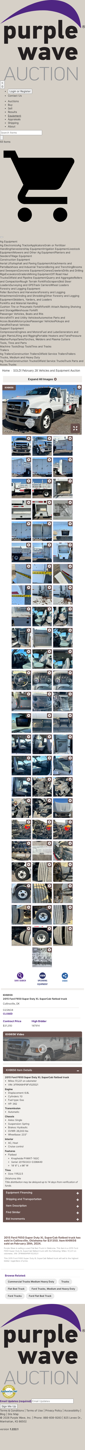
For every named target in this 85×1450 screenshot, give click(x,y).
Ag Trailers (6, 353)
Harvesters (18, 248)
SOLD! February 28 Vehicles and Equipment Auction (46, 370)
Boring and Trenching (59, 266)
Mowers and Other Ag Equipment (34, 252)
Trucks (12, 364)
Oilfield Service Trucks (50, 360)
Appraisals (14, 119)
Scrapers (53, 281)
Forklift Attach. (51, 306)
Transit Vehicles (20, 324)
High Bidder (39, 1021)
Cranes (47, 270)
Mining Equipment (39, 274)
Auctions (13, 101)
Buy (10, 104)
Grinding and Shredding (30, 295)
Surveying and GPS (21, 285)
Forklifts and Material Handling (19, 303)
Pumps (13, 339)
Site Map (13, 1414)
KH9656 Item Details (19, 1070)
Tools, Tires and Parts (13, 342)
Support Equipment (12, 328)
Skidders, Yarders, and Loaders (32, 299)
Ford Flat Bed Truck (40, 1295)
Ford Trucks (15, 1295)
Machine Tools (9, 346)
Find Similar (13, 1212)
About (11, 126)
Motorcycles (22, 321)
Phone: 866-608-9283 (47, 1417)
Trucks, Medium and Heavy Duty (20, 357)
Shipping (13, 122)
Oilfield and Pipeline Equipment (27, 277)
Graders (23, 274)
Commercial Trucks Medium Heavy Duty (31, 1281)
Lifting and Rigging (25, 335)
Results (12, 111)
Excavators (12, 274)
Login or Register (20, 91)
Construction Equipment (15, 259)
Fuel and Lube (50, 331)
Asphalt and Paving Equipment (32, 263)
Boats (11, 321)
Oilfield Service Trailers (53, 353)
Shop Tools (24, 346)
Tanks (20, 339)
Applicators (37, 245)
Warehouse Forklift (26, 310)
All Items (5, 141)
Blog (2, 1414)
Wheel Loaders (59, 285)
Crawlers (57, 270)
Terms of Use (34, 1410)
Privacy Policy (53, 1410)
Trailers (4, 350)
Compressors (8, 331)
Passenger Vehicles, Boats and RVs (21, 313)
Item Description (16, 1205)
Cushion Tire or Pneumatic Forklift (21, 306)
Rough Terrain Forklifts (34, 281)
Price (12, 1021)
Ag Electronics (9, 245)
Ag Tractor (24, 245)
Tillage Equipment (21, 256)
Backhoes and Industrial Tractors (26, 266)
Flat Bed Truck (16, 1288)
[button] (42, 228)
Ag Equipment (8, 241)
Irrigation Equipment (55, 248)
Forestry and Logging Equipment (20, 288)
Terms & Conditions (12, 1410)
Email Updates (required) (15, 1401)
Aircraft (4, 317)
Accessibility (71, 1410)
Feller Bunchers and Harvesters (19, 292)
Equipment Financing (19, 1192)
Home (6, 370)
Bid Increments (15, 1218)
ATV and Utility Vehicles (23, 317)
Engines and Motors (28, 331)
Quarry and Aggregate (60, 277)
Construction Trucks (24, 360)
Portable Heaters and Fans (53, 335)
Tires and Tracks (41, 346)
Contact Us (15, 95)
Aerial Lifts (6, 263)
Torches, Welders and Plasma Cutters (47, 339)
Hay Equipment (34, 248)
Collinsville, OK (11, 1003)
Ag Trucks (6, 360)
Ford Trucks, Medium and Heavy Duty (53, 1288)
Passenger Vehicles (42, 321)
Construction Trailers (26, 353)
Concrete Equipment (30, 270)
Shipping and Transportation (24, 1199)
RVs (8, 324)
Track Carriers (41, 285)
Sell (10, 108)
